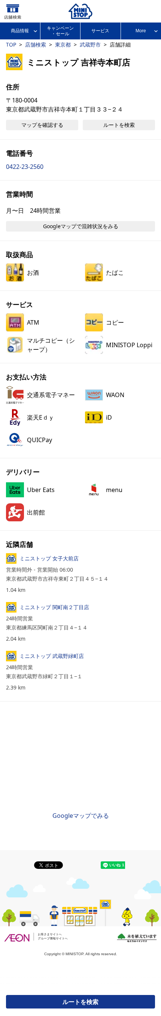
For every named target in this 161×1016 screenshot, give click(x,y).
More (141, 30)
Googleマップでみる (80, 815)
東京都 (63, 44)
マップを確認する (42, 124)
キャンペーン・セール (60, 31)
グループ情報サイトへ (53, 938)
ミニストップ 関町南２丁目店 (54, 607)
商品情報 (20, 30)
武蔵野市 (90, 44)
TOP (11, 44)
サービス (100, 30)
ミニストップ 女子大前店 (49, 558)
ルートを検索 (80, 1002)
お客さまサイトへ (50, 934)
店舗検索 (35, 44)
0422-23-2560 (24, 167)
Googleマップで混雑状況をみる (80, 226)
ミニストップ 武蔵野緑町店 (51, 655)
